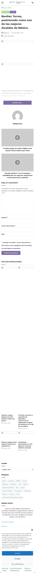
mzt (19, 484)
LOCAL (9, 8)
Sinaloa (5, 494)
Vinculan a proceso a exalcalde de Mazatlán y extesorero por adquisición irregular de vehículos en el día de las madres (25, 420)
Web (2, 234)
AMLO (4, 481)
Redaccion (6, 33)
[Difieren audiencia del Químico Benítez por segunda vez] (9, 436)
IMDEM (18, 481)
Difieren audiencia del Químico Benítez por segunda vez (9, 444)
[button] (32, 530)
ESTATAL (5, 12)
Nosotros (4, 526)
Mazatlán (13, 484)
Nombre (4, 217)
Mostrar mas (17, 102)
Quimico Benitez (7, 491)
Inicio (4, 8)
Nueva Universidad (8, 487)
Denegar (17, 559)
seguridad (27, 491)
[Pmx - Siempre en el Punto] (17, 2)
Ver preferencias (17, 564)
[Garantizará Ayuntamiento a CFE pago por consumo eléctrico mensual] (26, 436)
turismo (12, 494)
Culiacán (11, 481)
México (25, 484)
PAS (17, 487)
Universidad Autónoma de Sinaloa (12, 497)
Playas (22, 487)
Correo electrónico (8, 226)
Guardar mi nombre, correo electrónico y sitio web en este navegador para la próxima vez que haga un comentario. (16, 245)
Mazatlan (5, 484)
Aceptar (17, 553)
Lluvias (25, 481)
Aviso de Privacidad (7, 522)
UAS (18, 494)
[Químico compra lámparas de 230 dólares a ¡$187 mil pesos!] (9, 339)
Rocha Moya (18, 491)
